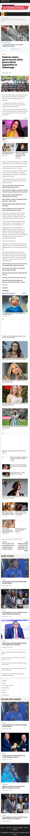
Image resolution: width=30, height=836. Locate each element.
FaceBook (5, 287)
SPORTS (4, 692)
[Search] (28, 14)
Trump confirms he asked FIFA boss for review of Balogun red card (13, 756)
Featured (4, 683)
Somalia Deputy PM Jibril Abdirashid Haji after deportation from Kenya (14, 644)
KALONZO (7, 539)
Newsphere (23, 832)
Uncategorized (5, 695)
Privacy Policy (8, 827)
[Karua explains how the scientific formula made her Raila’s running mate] (15, 598)
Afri (10, 72)
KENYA (11, 539)
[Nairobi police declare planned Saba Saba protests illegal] (15, 568)
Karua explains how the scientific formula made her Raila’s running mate (14, 613)
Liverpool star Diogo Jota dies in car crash (14, 277)
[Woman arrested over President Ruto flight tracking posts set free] (15, 772)
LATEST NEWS (5, 688)
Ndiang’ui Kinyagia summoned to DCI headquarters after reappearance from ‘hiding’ (22, 546)
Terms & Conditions (18, 827)
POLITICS (4, 54)
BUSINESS (4, 680)
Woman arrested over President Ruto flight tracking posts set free (13, 787)
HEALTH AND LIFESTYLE (8, 685)
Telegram (5, 290)
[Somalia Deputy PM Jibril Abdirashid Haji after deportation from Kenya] (15, 629)
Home (2, 827)
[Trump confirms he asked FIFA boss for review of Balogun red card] (15, 742)
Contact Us (15, 829)
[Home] (3, 14)
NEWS (15, 539)
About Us (26, 827)
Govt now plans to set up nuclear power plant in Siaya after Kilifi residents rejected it (8, 545)
